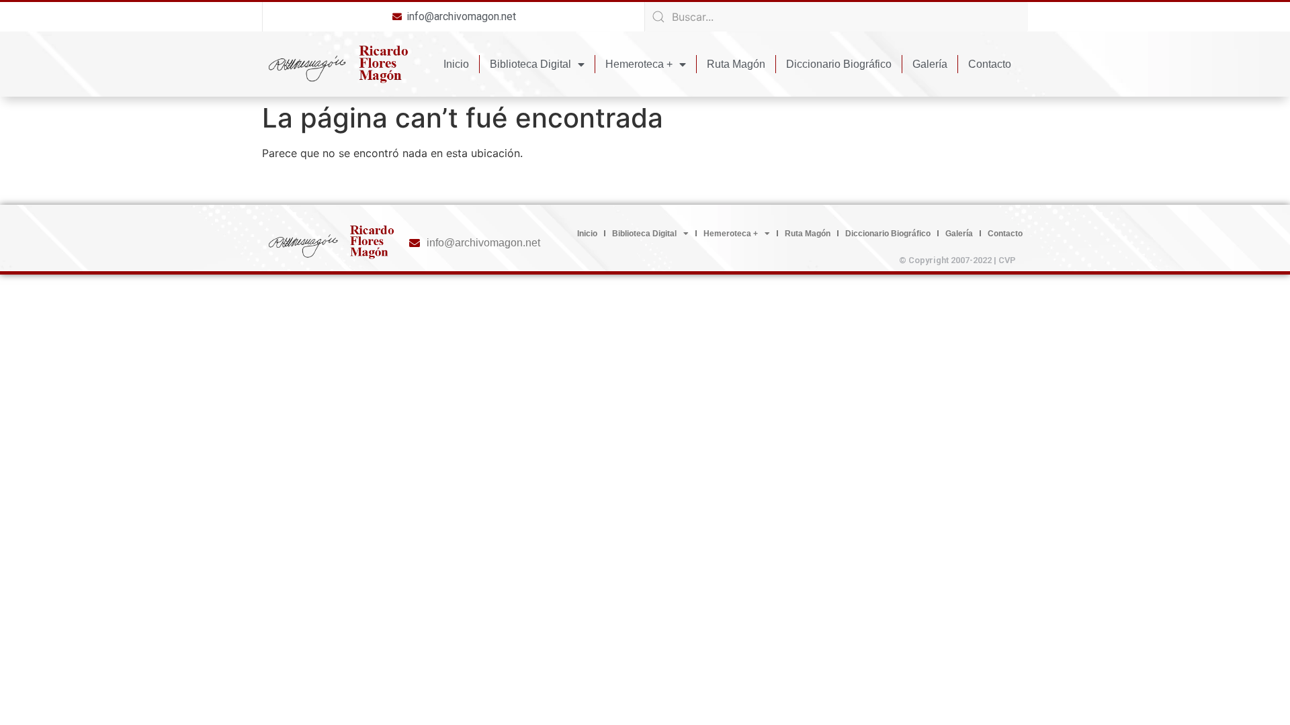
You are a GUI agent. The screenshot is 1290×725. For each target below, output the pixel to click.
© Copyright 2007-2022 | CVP (957, 260)
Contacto (989, 64)
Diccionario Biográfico (839, 64)
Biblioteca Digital (530, 64)
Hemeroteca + (639, 64)
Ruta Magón (736, 64)
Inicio (456, 64)
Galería (929, 64)
